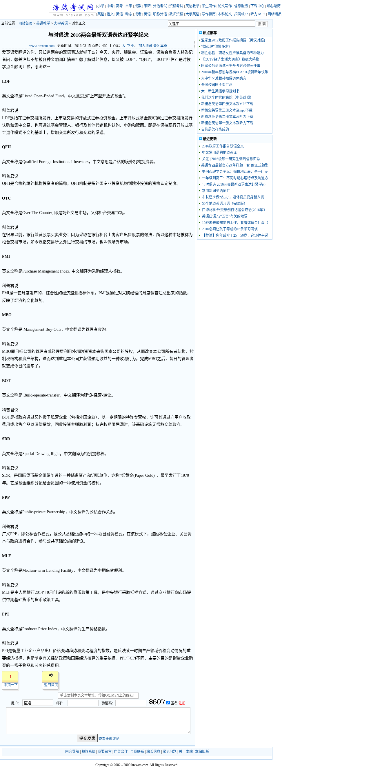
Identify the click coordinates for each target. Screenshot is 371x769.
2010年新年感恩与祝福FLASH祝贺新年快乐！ (236, 72)
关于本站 (186, 752)
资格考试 (176, 6)
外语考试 (160, 6)
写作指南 (209, 14)
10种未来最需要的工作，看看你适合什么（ (234, 223)
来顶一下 (11, 685)
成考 (137, 14)
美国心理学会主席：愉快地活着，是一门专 (234, 172)
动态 (128, 14)
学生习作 (209, 6)
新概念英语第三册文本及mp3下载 (226, 110)
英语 (100, 14)
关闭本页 (160, 46)
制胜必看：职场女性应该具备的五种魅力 (232, 53)
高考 (119, 6)
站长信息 (153, 752)
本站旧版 (202, 752)
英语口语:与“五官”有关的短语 (224, 216)
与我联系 (137, 752)
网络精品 (274, 14)
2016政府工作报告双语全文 (222, 146)
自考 (128, 6)
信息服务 (241, 6)
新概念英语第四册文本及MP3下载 (227, 104)
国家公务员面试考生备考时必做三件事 (230, 66)
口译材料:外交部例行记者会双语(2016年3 (233, 210)
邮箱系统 (88, 752)
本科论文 (225, 14)
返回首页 (51, 685)
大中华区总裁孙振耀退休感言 (223, 78)
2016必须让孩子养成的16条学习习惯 (229, 229)
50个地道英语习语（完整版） (224, 204)
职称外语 (160, 14)
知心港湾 (274, 6)
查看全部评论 (109, 739)
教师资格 (176, 14)
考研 (147, 6)
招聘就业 (241, 14)
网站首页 (25, 23)
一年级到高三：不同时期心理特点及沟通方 (234, 178)
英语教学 (192, 6)
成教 (137, 6)
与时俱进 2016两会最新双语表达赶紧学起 (233, 184)
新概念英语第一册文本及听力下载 (227, 123)
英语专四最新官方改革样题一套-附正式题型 (234, 165)
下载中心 (257, 6)
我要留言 (105, 752)
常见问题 (170, 752)
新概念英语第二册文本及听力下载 (227, 117)
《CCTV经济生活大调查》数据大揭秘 (230, 59)
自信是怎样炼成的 (215, 129)
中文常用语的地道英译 (219, 153)
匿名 (175, 703)
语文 (110, 14)
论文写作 (225, 6)
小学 (100, 6)
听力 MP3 (257, 14)
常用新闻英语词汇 (215, 191)
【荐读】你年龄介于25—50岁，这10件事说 (234, 235)
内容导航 (72, 752)
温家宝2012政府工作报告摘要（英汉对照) (233, 40)
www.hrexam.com (41, 46)
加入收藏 (145, 46)
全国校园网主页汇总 (216, 85)
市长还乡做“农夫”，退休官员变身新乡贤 (232, 197)
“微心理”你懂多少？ (216, 47)
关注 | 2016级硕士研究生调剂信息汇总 (230, 159)
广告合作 (121, 752)
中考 (110, 6)
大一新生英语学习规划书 (220, 91)
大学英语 (192, 14)
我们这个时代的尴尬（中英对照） (227, 98)
